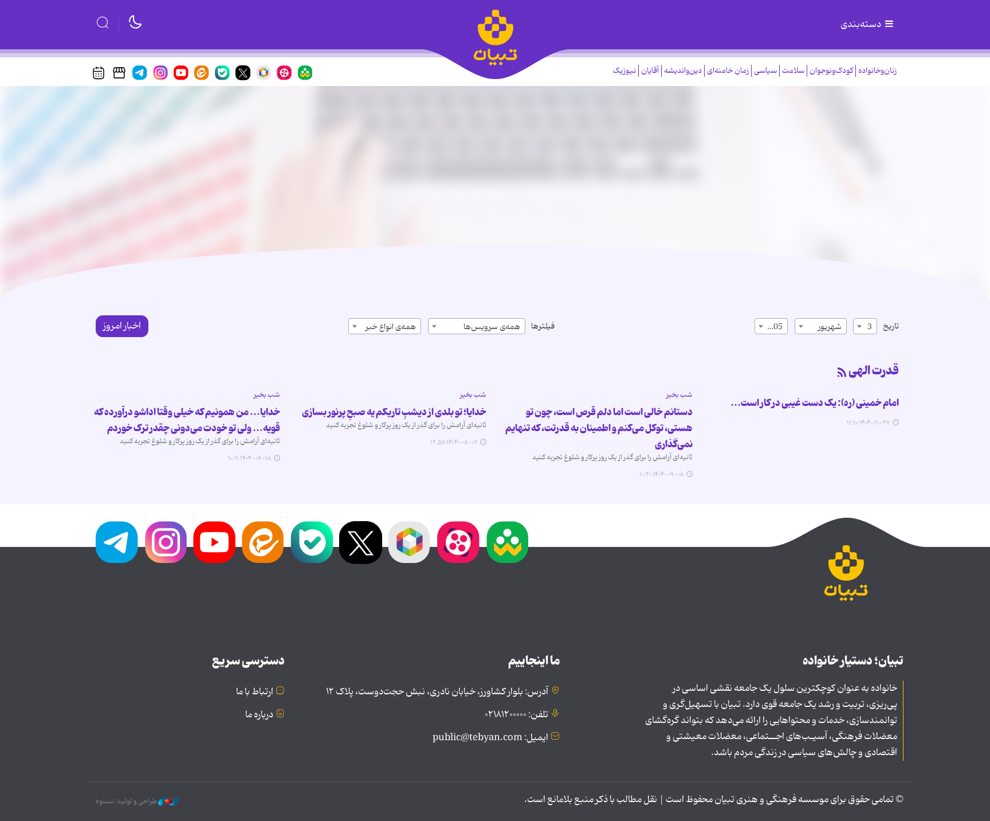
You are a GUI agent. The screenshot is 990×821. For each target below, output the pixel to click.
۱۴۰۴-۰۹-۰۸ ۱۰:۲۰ (661, 475)
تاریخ (891, 326)
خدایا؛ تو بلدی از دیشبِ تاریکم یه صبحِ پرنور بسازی (394, 412)
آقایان (650, 71)
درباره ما (259, 714)
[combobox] (865, 326)
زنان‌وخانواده (877, 71)
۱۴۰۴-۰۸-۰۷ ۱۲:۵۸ (453, 442)
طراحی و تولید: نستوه (127, 801)
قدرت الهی (873, 371)
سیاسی (765, 71)
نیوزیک (624, 71)
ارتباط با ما (254, 692)
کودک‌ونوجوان (831, 71)
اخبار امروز (122, 326)
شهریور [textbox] (830, 326)
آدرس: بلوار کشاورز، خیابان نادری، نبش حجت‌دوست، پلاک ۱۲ (437, 692)
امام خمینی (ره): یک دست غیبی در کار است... (814, 403)
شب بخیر (679, 394)
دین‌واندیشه (683, 71)
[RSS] (842, 373)
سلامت (793, 71)
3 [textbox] (869, 326)
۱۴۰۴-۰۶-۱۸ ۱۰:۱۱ (249, 458)
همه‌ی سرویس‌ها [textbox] (491, 326)
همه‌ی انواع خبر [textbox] (391, 326)
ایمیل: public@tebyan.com (490, 737)
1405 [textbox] (773, 326)
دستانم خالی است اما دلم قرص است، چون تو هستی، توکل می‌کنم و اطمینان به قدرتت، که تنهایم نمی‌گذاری (599, 428)
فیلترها (543, 326)
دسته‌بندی (861, 24)
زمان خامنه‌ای (728, 71)
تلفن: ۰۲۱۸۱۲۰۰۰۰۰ (516, 714)
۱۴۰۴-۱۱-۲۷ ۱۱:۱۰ (868, 423)
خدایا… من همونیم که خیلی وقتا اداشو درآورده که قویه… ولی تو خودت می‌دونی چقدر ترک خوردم (187, 420)
